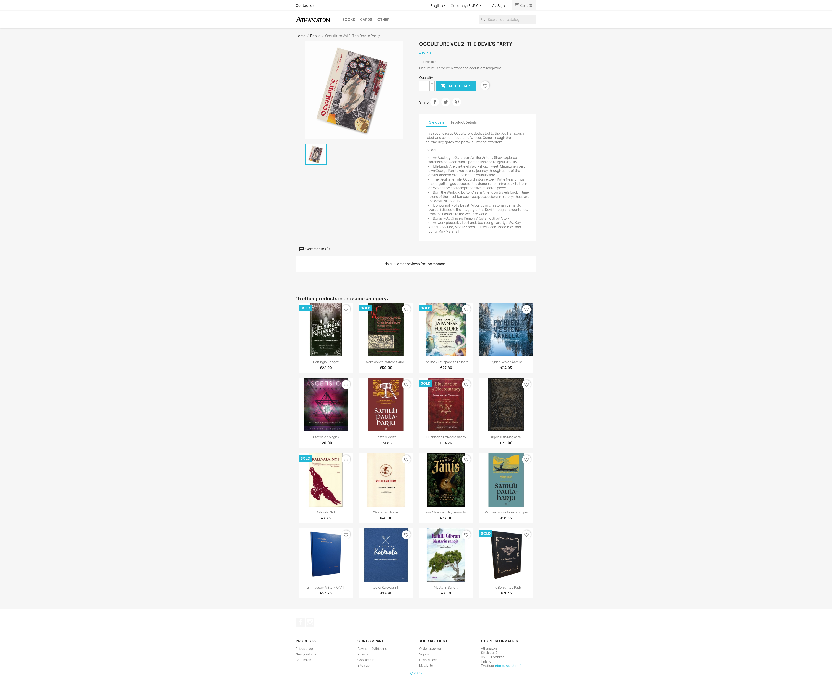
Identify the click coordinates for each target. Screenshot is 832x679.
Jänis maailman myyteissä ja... (446, 512)
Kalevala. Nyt (325, 512)
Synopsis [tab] (436, 122)
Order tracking (430, 648)
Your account (433, 640)
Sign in (424, 654)
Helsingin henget (326, 362)
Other (383, 19)
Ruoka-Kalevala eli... (386, 587)
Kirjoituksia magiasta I (506, 437)
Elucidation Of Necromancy (446, 437)
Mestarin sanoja (446, 587)
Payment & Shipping (372, 648)
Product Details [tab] (464, 122)
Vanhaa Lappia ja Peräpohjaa (506, 512)
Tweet (445, 102)
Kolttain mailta (386, 437)
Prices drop (304, 648)
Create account (431, 660)
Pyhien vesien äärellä (506, 362)
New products (306, 654)
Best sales (303, 660)
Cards (366, 19)
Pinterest (456, 102)
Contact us (305, 5)
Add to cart (456, 85)
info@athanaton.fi (507, 666)
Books (348, 19)
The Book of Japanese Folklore (446, 362)
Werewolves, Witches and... (386, 362)
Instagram (310, 622)
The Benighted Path (506, 587)
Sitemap (364, 665)
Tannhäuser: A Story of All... (325, 587)
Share (434, 102)
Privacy (363, 654)
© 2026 (416, 673)
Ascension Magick (326, 437)
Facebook (300, 622)
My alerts (426, 665)
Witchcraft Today (386, 512)
